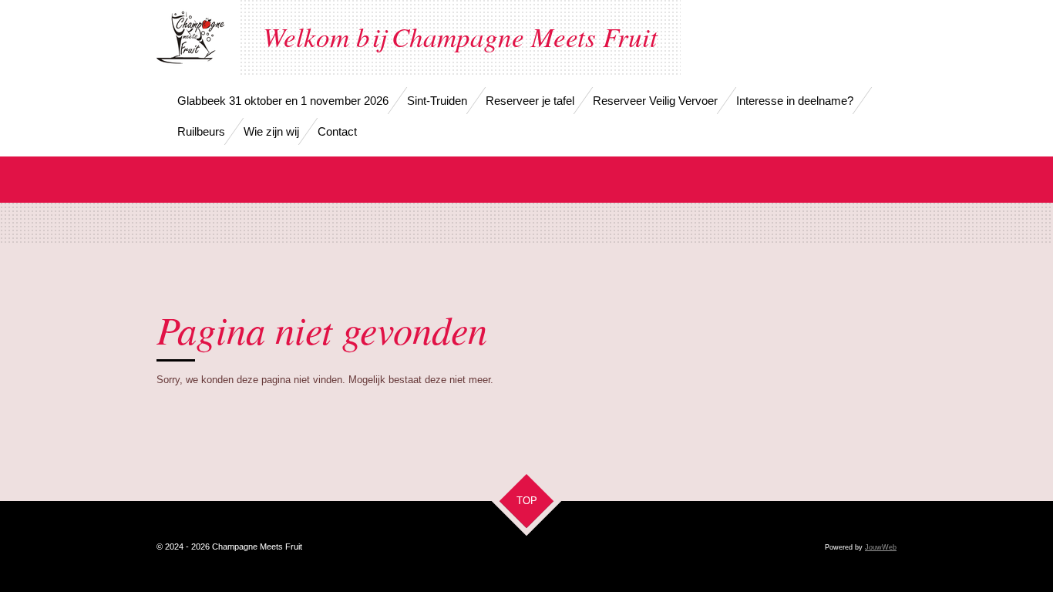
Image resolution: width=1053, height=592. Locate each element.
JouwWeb (881, 547)
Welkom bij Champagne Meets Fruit (460, 36)
